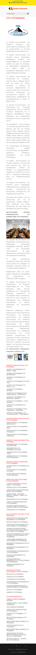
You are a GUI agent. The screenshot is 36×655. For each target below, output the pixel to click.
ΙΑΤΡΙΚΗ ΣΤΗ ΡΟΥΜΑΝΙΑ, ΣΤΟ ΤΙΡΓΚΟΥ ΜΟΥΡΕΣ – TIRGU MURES (17, 413)
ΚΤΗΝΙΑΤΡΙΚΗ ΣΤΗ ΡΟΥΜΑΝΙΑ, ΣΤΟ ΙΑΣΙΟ (17, 470)
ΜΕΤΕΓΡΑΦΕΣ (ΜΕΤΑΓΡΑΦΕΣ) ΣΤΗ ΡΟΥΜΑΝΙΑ (18, 622)
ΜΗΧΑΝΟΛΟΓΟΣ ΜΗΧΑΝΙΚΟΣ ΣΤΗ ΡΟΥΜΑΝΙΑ (17, 548)
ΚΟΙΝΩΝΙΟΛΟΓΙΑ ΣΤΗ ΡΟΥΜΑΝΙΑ (17, 499)
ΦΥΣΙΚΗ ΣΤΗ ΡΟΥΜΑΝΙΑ (14, 590)
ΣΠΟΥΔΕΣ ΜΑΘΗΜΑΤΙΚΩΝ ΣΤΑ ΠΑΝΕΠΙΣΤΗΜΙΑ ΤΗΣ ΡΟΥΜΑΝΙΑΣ (17, 586)
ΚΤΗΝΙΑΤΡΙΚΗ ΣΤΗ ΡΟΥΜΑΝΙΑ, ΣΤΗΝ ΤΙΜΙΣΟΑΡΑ (17, 474)
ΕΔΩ (23, 351)
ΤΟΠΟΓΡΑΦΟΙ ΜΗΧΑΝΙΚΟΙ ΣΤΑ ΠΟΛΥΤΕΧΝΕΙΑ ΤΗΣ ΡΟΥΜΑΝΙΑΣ (17, 540)
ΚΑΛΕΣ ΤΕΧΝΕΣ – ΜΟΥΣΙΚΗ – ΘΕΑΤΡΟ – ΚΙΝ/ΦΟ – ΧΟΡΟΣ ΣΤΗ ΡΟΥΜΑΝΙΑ (17, 495)
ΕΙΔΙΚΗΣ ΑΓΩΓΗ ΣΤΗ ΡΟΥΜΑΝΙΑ (17, 487)
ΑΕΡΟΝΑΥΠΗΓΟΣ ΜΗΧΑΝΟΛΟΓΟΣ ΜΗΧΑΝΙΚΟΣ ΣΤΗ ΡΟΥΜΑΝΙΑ (17, 518)
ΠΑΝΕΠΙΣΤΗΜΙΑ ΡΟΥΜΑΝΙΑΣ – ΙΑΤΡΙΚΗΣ (16, 599)
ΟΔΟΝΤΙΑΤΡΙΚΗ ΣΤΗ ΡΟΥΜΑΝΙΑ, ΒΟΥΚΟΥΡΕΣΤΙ (17, 423)
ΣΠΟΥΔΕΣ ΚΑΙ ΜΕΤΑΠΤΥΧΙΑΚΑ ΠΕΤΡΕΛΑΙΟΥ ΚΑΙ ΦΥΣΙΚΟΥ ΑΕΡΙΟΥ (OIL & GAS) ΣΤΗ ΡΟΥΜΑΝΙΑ (17, 530)
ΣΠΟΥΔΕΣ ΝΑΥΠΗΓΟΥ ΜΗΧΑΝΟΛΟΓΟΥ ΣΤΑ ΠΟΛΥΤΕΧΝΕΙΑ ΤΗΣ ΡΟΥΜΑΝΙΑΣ (18, 560)
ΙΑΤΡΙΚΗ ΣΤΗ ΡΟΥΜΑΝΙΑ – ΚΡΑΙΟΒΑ (15, 389)
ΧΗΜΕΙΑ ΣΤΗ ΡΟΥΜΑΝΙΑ (14, 592)
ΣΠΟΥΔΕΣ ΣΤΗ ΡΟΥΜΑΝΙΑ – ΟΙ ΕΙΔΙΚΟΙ (16, 614)
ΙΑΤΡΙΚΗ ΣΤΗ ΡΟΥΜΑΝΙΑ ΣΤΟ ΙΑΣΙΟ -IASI (18, 382)
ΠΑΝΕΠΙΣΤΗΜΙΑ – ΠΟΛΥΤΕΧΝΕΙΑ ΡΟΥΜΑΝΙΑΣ (17, 603)
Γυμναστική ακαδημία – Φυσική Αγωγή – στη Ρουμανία (17, 484)
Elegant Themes (21, 649)
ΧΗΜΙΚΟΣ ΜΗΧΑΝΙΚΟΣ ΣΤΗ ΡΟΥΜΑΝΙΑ (15, 565)
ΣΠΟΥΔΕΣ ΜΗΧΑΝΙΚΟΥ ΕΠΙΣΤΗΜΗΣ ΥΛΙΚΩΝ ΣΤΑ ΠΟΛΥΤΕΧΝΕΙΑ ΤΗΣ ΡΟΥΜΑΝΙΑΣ (18, 535)
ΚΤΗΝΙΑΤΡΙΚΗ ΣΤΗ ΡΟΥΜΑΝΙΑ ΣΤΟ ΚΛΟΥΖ (18, 466)
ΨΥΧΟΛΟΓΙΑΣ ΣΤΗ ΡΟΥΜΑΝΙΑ (16, 510)
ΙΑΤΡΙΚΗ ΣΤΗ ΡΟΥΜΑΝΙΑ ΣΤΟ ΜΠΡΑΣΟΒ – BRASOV (16, 397)
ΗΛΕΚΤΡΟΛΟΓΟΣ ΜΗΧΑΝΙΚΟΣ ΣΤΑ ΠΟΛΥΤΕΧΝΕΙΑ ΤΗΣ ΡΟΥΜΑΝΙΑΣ (18, 525)
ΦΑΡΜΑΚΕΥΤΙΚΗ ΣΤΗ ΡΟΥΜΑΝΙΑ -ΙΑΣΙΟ (17, 452)
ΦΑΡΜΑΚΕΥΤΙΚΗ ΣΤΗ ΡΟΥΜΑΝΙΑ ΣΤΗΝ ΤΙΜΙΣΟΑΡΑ (17, 456)
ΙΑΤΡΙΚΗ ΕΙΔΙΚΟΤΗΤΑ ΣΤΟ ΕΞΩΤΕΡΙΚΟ (15, 626)
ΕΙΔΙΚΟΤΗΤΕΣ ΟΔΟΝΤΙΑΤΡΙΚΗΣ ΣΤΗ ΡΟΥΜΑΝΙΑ (17, 610)
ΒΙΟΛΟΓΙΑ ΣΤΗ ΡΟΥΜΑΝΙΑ (15, 574)
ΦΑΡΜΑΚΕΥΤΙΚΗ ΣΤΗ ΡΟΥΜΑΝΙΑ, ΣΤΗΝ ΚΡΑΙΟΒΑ (17, 445)
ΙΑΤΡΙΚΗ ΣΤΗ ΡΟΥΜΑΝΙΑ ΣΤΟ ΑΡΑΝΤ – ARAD (16, 370)
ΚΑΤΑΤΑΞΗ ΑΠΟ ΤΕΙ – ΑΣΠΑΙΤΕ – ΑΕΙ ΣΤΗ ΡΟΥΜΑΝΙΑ (17, 639)
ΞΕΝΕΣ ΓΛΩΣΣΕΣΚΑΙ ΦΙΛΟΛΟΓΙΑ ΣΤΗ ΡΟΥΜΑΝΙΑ (17, 502)
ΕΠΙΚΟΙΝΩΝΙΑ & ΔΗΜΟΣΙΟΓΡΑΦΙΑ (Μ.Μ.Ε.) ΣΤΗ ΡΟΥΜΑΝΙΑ (17, 490)
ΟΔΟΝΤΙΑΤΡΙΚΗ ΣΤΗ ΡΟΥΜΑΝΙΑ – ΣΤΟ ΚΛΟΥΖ (17, 431)
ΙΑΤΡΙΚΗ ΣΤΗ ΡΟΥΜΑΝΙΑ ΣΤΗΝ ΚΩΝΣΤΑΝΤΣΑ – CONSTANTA (17, 393)
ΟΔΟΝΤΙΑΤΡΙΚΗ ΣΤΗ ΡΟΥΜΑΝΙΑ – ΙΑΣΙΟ (17, 427)
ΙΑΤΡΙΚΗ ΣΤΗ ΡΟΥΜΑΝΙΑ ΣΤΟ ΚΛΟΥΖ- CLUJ (16, 386)
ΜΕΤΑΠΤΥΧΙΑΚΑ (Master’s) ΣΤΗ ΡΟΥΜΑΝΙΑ (16, 618)
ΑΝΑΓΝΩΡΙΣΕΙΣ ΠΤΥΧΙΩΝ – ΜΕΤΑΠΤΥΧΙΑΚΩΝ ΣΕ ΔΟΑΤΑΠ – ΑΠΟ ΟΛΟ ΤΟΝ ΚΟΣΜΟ (17, 634)
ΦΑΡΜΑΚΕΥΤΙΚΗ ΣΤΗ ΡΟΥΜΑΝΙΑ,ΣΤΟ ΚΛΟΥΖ (14, 448)
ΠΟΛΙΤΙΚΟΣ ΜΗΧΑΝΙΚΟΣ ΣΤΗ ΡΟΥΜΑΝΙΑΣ (16, 555)
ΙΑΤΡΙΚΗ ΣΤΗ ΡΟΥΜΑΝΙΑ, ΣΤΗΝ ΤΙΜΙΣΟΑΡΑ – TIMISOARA (17, 409)
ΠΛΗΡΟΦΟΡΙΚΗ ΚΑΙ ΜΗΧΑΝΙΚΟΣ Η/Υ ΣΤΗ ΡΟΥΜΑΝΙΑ (18, 551)
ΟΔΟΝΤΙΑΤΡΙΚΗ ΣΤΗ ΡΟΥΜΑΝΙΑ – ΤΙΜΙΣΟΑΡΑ (17, 435)
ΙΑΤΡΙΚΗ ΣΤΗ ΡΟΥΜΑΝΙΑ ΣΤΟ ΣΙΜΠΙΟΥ (16, 405)
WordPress (21, 652)
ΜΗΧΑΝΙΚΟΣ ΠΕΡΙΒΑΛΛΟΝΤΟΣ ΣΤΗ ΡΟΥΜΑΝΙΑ (18, 544)
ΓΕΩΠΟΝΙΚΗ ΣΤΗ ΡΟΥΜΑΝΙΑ (16, 579)
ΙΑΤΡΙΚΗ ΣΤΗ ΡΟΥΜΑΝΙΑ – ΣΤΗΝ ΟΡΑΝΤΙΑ (17, 401)
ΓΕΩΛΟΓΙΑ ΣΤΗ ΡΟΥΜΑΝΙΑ (15, 577)
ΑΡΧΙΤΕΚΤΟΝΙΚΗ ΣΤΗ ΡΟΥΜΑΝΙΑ (17, 522)
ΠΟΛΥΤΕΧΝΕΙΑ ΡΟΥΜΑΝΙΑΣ (15, 607)
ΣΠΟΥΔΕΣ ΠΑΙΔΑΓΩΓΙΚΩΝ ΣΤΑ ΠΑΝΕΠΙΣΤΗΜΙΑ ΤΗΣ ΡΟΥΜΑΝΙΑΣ (17, 506)
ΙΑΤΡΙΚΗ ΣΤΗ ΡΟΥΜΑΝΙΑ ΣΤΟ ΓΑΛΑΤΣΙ (16, 378)
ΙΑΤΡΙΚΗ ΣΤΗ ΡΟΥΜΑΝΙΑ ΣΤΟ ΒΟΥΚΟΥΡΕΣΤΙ (16, 374)
